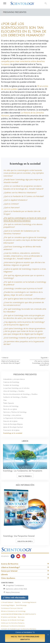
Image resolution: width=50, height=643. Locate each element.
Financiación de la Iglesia (11, 430)
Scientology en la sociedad (12, 433)
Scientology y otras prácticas (12, 415)
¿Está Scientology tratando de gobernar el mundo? (25, 337)
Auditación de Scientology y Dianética (15, 397)
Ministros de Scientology (11, 406)
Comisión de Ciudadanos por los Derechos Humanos (18, 629)
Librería (4, 574)
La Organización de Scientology (13, 418)
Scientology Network (29, 602)
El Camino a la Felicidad (8, 617)
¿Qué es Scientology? (10, 567)
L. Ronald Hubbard (7, 602)
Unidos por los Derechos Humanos (12, 623)
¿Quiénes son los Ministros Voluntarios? (20, 192)
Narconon (21, 617)
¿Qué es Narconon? (12, 207)
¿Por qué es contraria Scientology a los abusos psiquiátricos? (40, 363)
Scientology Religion (8, 605)
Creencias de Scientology (11, 382)
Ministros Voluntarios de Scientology (13, 611)
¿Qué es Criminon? (11, 204)
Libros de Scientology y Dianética (13, 391)
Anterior (5, 357)
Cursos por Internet (9, 571)
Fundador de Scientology (11, 385)
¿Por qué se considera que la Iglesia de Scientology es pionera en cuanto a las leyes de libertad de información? (25, 240)
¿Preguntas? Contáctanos (14, 585)
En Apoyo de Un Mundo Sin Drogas (12, 620)
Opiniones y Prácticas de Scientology (15, 412)
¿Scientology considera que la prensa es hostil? (23, 288)
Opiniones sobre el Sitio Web (16, 589)
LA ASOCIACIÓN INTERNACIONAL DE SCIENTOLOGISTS (18, 614)
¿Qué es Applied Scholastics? (16, 200)
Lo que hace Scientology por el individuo (16, 388)
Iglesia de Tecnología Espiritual (13, 427)
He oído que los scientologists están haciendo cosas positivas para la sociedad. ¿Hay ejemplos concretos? (24, 173)
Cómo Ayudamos (8, 578)
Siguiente (44, 357)
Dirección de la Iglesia (10, 421)
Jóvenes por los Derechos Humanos (13, 626)
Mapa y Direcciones (12, 592)
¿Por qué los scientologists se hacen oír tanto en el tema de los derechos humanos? (25, 219)
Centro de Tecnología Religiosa (13, 424)
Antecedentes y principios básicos (14, 379)
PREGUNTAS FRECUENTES (25, 374)
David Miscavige (21, 605)
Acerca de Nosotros (9, 564)
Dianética (18, 602)
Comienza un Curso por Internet (12, 608)
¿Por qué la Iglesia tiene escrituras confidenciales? (25, 298)
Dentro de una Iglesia (10, 409)
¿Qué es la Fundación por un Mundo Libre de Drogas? (10, 362)
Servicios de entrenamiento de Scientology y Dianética (20, 394)
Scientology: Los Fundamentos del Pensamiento (22, 470)
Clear (5, 400)
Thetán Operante (8, 403)
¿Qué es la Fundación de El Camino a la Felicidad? (24, 196)
